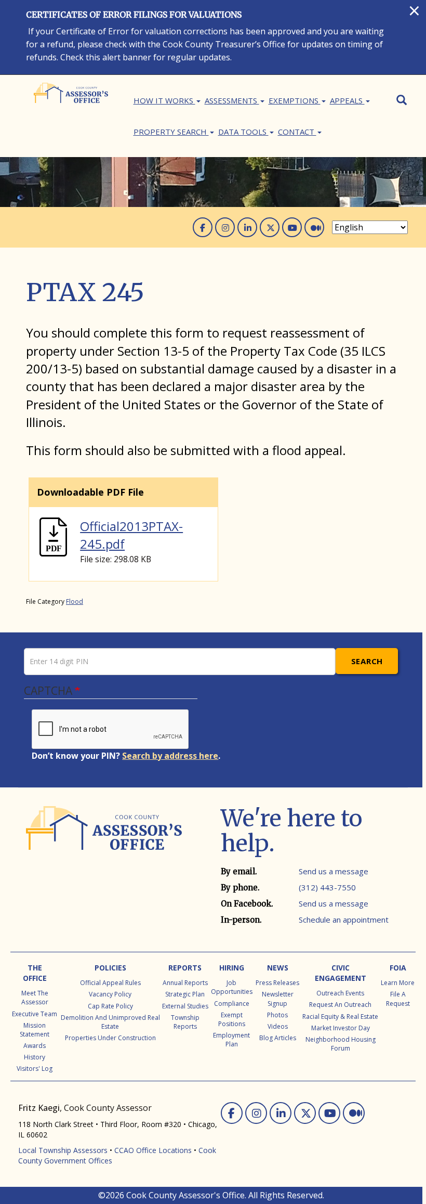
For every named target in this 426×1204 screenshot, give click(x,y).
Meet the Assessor (34, 997)
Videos (278, 1026)
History (34, 1057)
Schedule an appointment (344, 919)
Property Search (171, 131)
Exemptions (295, 100)
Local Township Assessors (63, 1150)
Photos (277, 1015)
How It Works (164, 100)
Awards (34, 1045)
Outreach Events (340, 993)
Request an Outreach (340, 1004)
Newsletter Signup (278, 998)
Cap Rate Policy (110, 1006)
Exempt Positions (231, 1019)
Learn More (398, 982)
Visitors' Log (34, 1068)
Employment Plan (231, 1039)
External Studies (185, 1006)
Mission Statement (34, 1030)
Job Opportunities (231, 987)
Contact (297, 131)
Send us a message (333, 871)
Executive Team (34, 1013)
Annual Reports (185, 982)
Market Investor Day (340, 1028)
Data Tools (243, 131)
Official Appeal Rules (110, 982)
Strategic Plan (185, 994)
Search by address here (170, 755)
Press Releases (277, 982)
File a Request (398, 998)
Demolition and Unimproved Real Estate (110, 1022)
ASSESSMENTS (232, 100)
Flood (74, 601)
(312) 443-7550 (327, 887)
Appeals (347, 100)
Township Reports (185, 1022)
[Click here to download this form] (53, 535)
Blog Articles (277, 1037)
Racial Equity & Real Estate (340, 1016)
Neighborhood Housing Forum (340, 1044)
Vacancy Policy (110, 994)
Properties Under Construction (110, 1037)
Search (367, 661)
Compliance (231, 1003)
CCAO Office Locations (153, 1150)
